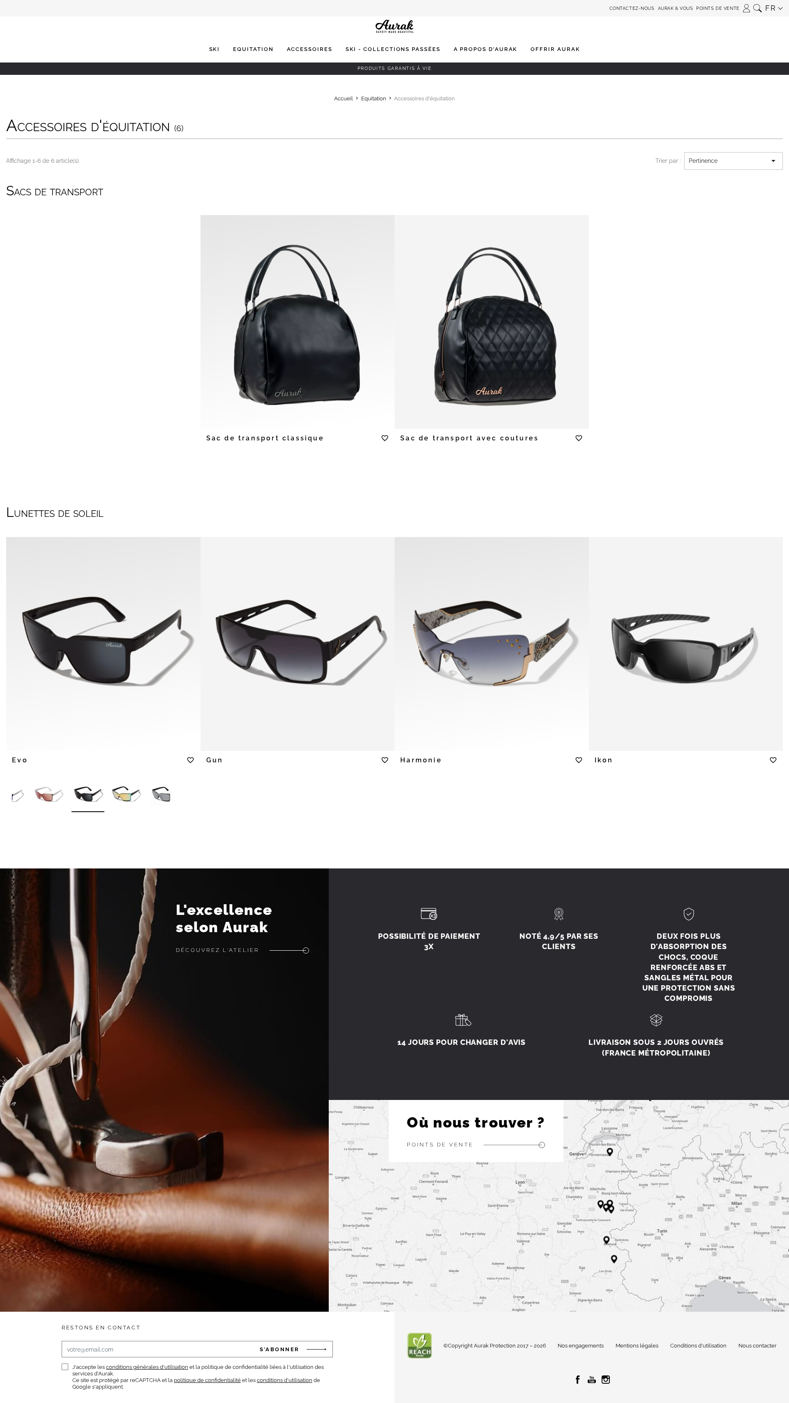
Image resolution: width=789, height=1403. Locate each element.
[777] (127, 795)
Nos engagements (581, 1346)
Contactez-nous (632, 8)
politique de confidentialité (207, 1380)
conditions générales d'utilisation (147, 1367)
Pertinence (733, 161)
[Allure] (166, 795)
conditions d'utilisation (284, 1380)
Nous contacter (757, 1346)
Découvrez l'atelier (217, 950)
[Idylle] (48, 795)
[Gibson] (88, 795)
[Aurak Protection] (394, 8)
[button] (746, 5)
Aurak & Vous (675, 8)
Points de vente (717, 8)
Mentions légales (637, 1346)
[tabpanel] (298, 317)
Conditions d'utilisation (698, 1346)
